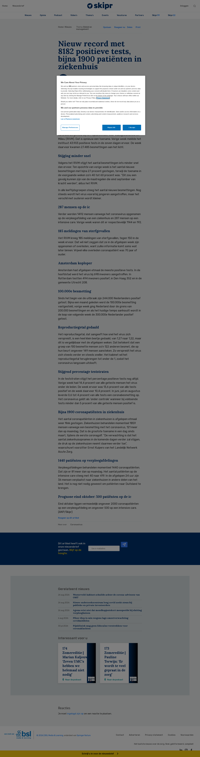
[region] (101, 105)
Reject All (111, 127)
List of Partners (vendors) (70, 119)
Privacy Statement (103, 98)
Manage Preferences (70, 127)
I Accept (132, 127)
